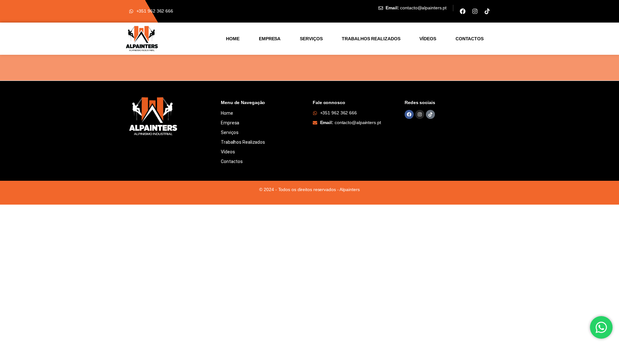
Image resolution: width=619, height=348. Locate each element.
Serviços (311, 38)
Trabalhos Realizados (371, 38)
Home (233, 38)
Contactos (470, 38)
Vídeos (427, 38)
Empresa (269, 38)
